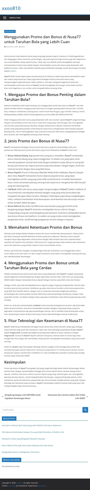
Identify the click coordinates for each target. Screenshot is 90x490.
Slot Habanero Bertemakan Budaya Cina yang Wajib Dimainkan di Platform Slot (33, 432)
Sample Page (15, 18)
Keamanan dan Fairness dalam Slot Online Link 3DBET (66, 397)
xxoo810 (11, 8)
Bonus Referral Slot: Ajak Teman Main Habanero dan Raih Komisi (27, 445)
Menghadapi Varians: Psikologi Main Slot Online (20, 452)
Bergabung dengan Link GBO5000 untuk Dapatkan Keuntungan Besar (23, 397)
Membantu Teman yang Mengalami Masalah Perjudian (23, 439)
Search (85, 409)
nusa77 (13, 71)
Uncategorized (10, 31)
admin (23, 47)
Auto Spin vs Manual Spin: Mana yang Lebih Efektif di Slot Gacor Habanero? (31, 425)
